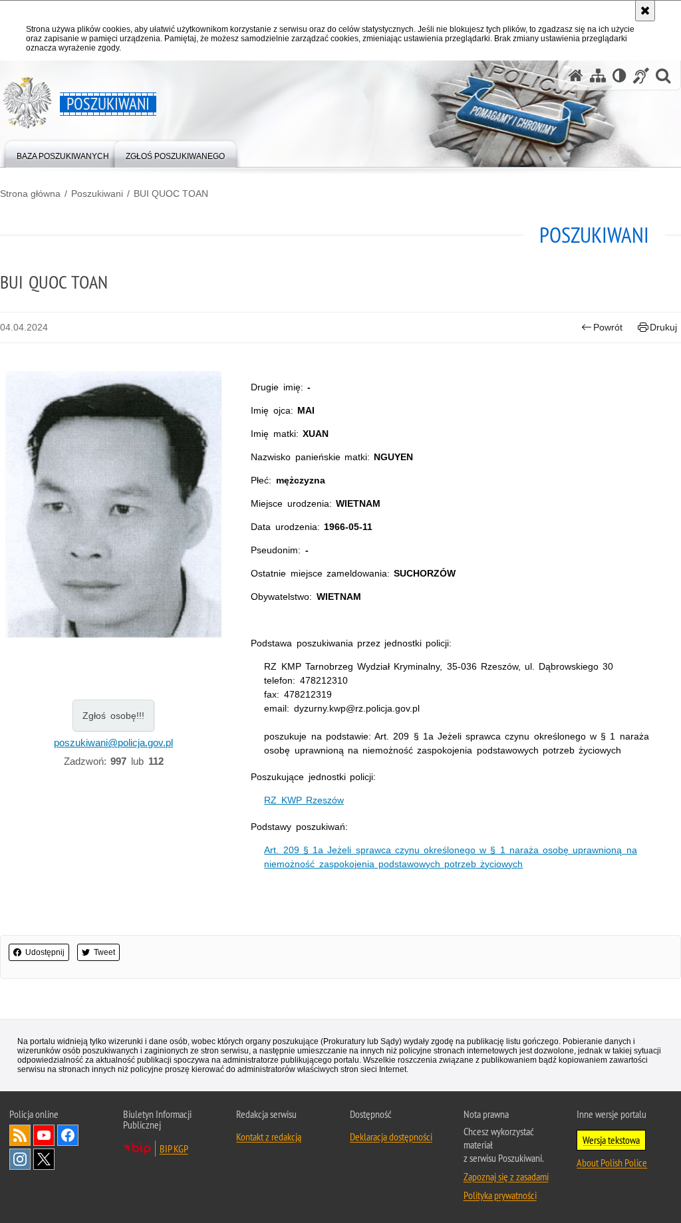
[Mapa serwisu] (598, 75)
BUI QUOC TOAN (171, 193)
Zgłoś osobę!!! (113, 715)
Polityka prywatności (500, 1195)
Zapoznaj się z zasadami (506, 1176)
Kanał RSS (20, 1135)
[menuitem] (63, 153)
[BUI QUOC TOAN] (113, 504)
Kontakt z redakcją (268, 1136)
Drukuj (663, 327)
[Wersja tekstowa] (619, 75)
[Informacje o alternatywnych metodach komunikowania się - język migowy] (641, 75)
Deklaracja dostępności (391, 1136)
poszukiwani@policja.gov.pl (113, 742)
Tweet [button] (104, 952)
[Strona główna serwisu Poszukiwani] (576, 75)
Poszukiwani (97, 193)
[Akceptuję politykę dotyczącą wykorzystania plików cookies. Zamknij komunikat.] (645, 10)
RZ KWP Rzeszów (303, 800)
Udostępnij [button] (45, 952)
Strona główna (30, 193)
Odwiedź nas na (44, 1135)
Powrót (607, 327)
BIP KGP (174, 1148)
